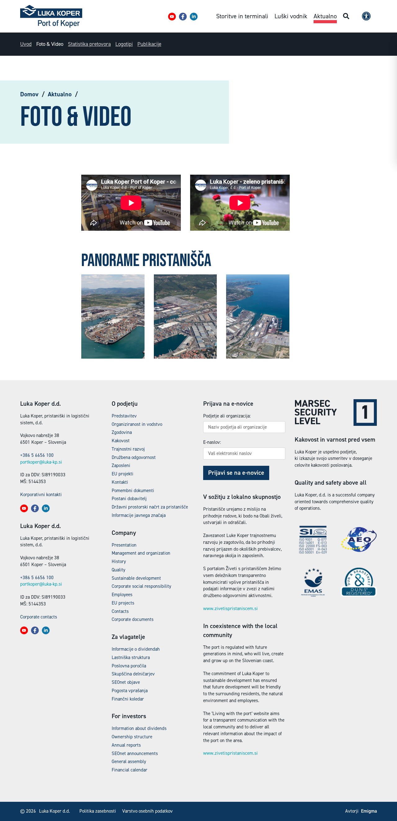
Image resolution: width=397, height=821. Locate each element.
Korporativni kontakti (41, 494)
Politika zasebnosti (97, 811)
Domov (29, 94)
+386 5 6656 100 (37, 455)
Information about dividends (139, 728)
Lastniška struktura (131, 657)
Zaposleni (121, 465)
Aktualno (60, 94)
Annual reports (126, 745)
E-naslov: (212, 442)
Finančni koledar (128, 699)
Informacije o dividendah (136, 649)
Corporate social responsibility (141, 586)
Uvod (26, 44)
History (119, 561)
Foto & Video (49, 44)
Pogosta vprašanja (130, 691)
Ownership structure (132, 737)
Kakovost (121, 441)
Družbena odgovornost (134, 457)
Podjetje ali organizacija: (227, 416)
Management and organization (141, 553)
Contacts (120, 611)
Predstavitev (124, 416)
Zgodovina (122, 432)
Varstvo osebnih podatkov (147, 811)
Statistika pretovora (89, 44)
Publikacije (149, 44)
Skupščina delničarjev (133, 674)
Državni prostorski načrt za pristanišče (150, 507)
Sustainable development (136, 578)
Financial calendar (129, 770)
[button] (172, 16)
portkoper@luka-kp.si (41, 462)
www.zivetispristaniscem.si (230, 608)
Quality (118, 570)
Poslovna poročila (129, 666)
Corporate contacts (38, 617)
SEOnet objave (126, 682)
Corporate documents (133, 619)
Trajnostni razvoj (128, 449)
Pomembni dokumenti (133, 490)
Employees (122, 595)
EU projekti (122, 474)
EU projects (123, 603)
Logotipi (124, 44)
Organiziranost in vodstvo (137, 424)
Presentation (124, 545)
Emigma (369, 811)
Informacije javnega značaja (139, 515)
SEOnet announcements (135, 753)
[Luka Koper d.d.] (51, 16)
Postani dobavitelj (129, 499)
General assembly (129, 761)
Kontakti (120, 482)
